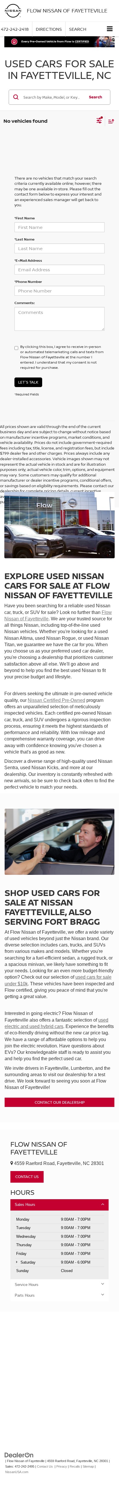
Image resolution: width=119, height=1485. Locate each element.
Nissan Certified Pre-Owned (56, 700)
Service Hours (26, 1284)
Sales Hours (25, 1204)
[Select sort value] (109, 121)
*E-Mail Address (28, 260)
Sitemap (88, 1466)
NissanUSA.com (16, 1472)
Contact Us (45, 1466)
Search (95, 97)
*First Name (24, 218)
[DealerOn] (19, 1455)
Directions (49, 29)
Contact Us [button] (27, 1176)
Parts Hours (25, 1295)
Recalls (75, 1466)
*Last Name (24, 239)
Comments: (24, 302)
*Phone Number (28, 281)
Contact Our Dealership (60, 1102)
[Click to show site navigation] (110, 29)
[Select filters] (99, 121)
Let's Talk (28, 382)
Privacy (61, 1466)
